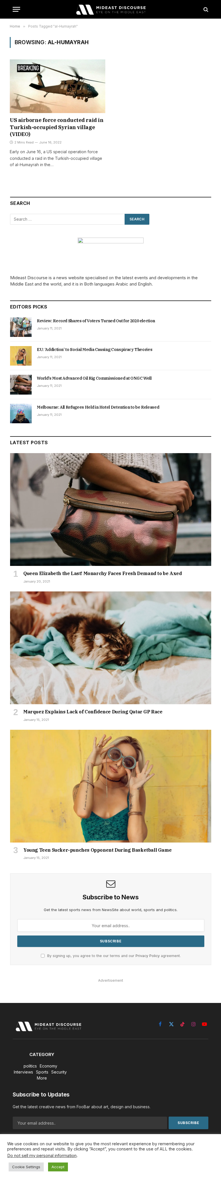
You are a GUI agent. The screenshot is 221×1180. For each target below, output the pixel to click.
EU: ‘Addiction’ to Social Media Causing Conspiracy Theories (94, 349)
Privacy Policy (148, 956)
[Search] (205, 9)
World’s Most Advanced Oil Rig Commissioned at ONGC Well (94, 378)
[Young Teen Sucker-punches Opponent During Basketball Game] (110, 786)
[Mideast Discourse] (110, 9)
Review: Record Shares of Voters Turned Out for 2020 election (96, 320)
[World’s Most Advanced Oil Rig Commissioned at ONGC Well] (21, 384)
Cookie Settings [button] (26, 1167)
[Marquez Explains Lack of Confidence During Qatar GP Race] (110, 647)
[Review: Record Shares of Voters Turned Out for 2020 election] (21, 327)
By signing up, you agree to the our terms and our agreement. (113, 956)
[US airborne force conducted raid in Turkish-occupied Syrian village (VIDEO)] (57, 86)
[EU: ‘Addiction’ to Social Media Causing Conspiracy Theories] (21, 356)
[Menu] (16, 9)
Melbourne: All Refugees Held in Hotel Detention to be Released (98, 407)
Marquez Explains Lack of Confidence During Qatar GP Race (93, 712)
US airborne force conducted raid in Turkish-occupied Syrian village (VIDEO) (56, 127)
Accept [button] (58, 1167)
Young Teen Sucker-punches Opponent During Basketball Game (97, 850)
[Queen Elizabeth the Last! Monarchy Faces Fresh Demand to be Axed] (110, 509)
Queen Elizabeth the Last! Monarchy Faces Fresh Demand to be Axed (102, 573)
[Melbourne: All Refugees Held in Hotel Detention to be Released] (21, 413)
